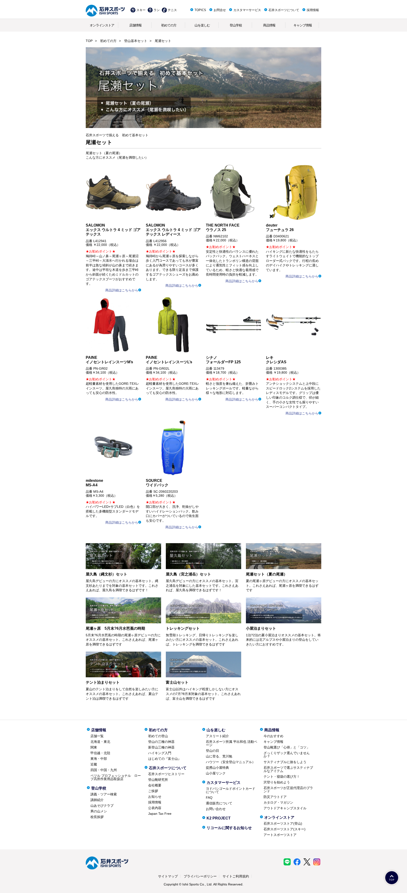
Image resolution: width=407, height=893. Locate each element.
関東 (93, 747)
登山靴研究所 (158, 779)
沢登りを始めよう (277, 782)
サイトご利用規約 (236, 876)
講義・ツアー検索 (103, 794)
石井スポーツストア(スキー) (284, 829)
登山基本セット (135, 41)
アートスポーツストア (280, 835)
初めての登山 (158, 736)
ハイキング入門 (159, 753)
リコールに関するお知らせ (229, 828)
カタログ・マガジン (278, 802)
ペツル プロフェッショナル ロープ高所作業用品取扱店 (115, 777)
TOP (89, 41)
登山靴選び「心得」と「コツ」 (287, 747)
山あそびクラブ (102, 805)
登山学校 (236, 25)
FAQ (209, 797)
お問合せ (220, 10)
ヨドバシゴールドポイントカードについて (230, 790)
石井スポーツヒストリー (166, 774)
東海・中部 (98, 759)
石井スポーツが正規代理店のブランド (288, 789)
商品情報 (269, 25)
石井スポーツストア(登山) (283, 823)
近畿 (93, 764)
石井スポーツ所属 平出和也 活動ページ (231, 743)
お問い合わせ (216, 809)
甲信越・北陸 (100, 753)
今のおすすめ (273, 736)
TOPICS (200, 10)
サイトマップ (168, 876)
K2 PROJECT (219, 818)
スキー (141, 10)
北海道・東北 (100, 742)
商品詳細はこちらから (121, 290)
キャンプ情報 (302, 25)
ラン (157, 10)
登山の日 (212, 750)
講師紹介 (97, 800)
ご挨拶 (153, 791)
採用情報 (313, 10)
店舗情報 (135, 25)
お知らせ (154, 796)
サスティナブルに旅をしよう (285, 762)
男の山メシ (98, 811)
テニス (172, 10)
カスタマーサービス (247, 10)
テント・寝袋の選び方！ (282, 776)
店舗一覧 (97, 736)
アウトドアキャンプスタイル (285, 808)
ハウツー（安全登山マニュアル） (230, 762)
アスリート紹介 (217, 736)
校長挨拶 (97, 817)
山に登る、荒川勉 (219, 756)
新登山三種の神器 (161, 747)
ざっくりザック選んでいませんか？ (287, 754)
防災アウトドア (275, 797)
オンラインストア (102, 25)
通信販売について (219, 803)
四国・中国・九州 (103, 770)
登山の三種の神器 (161, 742)
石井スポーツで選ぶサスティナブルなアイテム (288, 769)
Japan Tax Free (159, 813)
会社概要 (154, 785)
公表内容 (154, 808)
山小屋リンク (216, 773)
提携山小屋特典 (217, 767)
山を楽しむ (202, 25)
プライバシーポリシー (200, 876)
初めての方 (168, 25)
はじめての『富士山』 (164, 759)
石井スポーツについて (284, 10)
